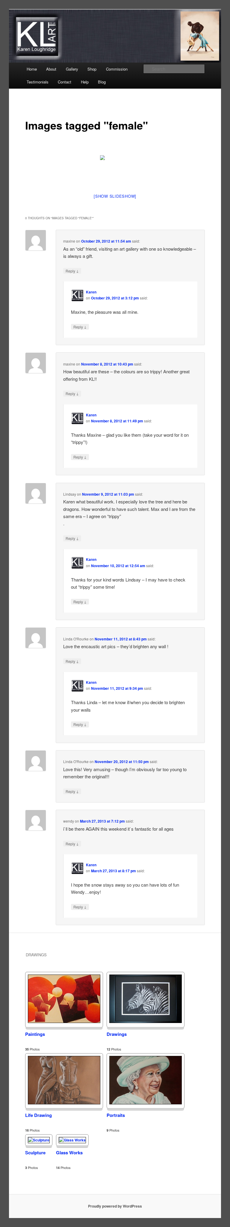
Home (32, 69)
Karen (91, 292)
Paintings (35, 1034)
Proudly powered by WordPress (115, 1206)
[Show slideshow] (115, 196)
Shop (91, 69)
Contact (64, 82)
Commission (117, 69)
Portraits (116, 1115)
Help (85, 82)
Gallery (72, 69)
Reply (72, 270)
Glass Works (69, 1152)
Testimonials (38, 82)
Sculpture (35, 1152)
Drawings (117, 1034)
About (51, 69)
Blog (102, 82)
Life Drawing (38, 1115)
